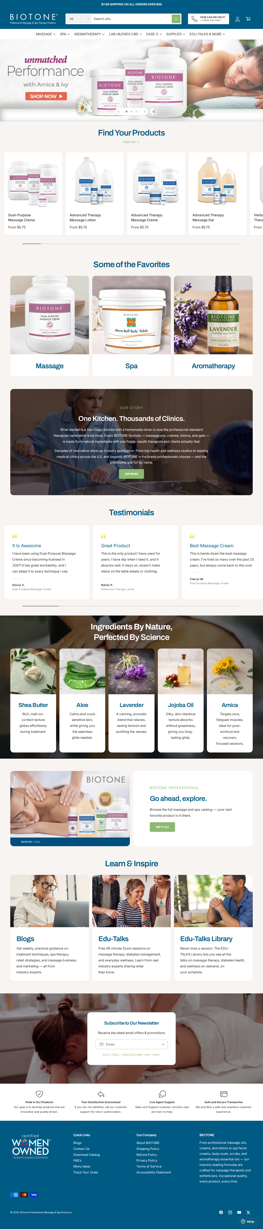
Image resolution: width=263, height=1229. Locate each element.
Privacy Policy (146, 1160)
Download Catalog (86, 1155)
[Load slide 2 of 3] (131, 111)
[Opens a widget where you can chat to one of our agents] (247, 1222)
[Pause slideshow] (153, 111)
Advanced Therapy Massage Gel (208, 217)
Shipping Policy (147, 1149)
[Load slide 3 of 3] (136, 111)
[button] (248, 19)
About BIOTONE (147, 1143)
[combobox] (137, 19)
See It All (162, 827)
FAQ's (77, 1160)
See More (131, 473)
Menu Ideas (81, 1166)
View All (129, 142)
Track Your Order (85, 1172)
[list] (131, 326)
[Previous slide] (118, 111)
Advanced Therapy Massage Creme (147, 217)
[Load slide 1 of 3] (126, 111)
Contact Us (81, 1149)
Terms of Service (149, 1166)
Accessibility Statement (153, 1172)
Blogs (77, 1143)
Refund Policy (146, 1155)
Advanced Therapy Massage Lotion (85, 217)
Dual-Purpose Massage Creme (21, 217)
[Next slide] (144, 111)
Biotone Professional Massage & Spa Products (46, 1212)
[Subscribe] (162, 1044)
